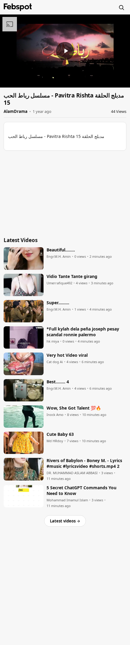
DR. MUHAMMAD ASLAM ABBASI (72, 473)
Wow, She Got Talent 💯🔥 (74, 408)
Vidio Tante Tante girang (72, 276)
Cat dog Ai (55, 362)
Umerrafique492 (59, 283)
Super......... (58, 302)
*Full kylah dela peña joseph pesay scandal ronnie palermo (83, 331)
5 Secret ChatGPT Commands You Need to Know (81, 490)
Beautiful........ (61, 250)
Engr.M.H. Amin (59, 256)
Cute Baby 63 (60, 434)
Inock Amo (55, 415)
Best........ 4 (58, 382)
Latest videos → (65, 521)
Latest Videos (20, 240)
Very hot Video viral (67, 355)
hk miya (53, 341)
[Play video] (65, 51)
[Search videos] (121, 7)
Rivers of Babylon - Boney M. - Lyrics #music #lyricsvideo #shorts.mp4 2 (84, 463)
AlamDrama (16, 111)
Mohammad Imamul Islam (67, 500)
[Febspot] (18, 7)
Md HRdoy (55, 441)
